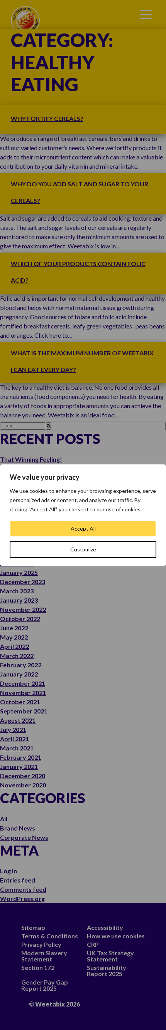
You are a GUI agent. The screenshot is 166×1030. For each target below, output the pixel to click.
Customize (83, 549)
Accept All (83, 528)
